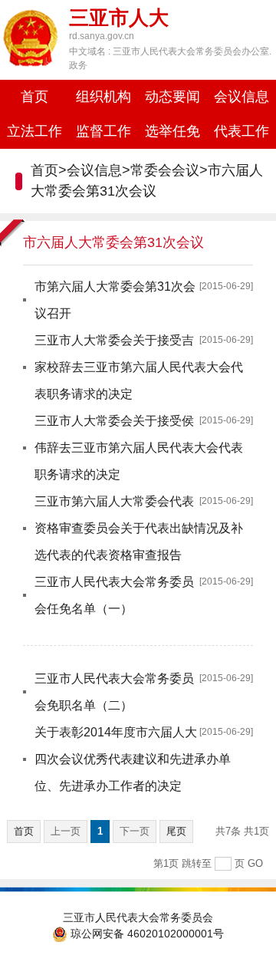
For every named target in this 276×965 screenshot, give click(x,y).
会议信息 (241, 96)
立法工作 (34, 131)
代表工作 (241, 131)
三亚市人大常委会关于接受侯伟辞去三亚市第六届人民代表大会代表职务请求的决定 (138, 447)
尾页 (176, 831)
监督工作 (103, 131)
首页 (34, 96)
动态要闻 (172, 96)
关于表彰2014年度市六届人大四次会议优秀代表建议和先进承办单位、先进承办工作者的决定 (132, 759)
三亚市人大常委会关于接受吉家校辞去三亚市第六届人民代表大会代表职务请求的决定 (138, 367)
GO (255, 863)
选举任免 (172, 131)
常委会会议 (164, 170)
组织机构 (103, 96)
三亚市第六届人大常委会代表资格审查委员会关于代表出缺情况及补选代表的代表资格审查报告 (138, 528)
